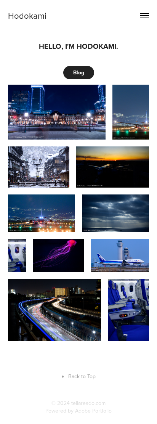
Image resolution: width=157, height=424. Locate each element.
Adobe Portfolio (93, 410)
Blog (78, 72)
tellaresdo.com (88, 403)
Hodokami (27, 15)
